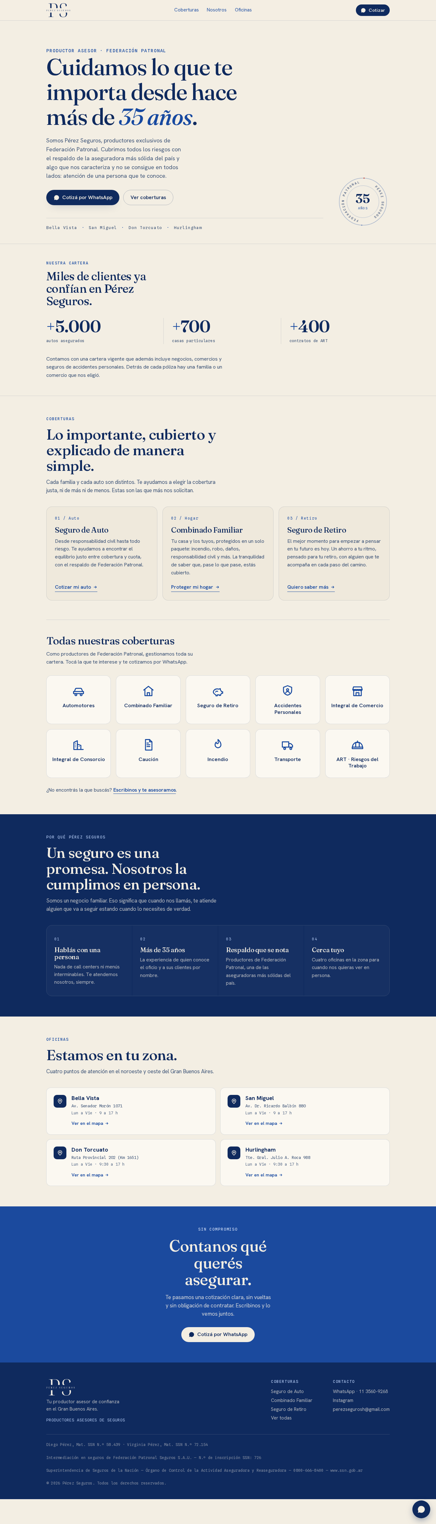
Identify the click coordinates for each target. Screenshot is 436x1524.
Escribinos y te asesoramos (144, 790)
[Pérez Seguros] (58, 10)
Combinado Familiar (291, 1400)
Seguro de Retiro (288, 1409)
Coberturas (186, 10)
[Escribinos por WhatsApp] (421, 1509)
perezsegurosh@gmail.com (361, 1409)
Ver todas (281, 1418)
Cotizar (377, 10)
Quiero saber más (307, 587)
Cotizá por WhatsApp (87, 197)
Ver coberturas (148, 197)
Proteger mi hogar (192, 587)
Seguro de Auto (287, 1391)
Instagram (343, 1400)
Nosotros (217, 10)
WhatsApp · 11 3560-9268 (360, 1391)
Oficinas (243, 10)
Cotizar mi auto (73, 587)
